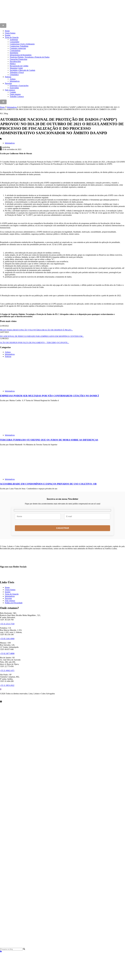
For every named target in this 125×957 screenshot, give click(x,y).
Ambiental (14, 40)
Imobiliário (14, 53)
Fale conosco (10, 90)
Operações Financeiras (18, 59)
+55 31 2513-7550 (7, 624)
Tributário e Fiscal (17, 72)
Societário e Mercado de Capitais (22, 70)
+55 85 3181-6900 (7, 639)
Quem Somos (10, 33)
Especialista (14, 88)
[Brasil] (38, 745)
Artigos (13, 79)
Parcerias (8, 83)
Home (7, 31)
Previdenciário (15, 61)
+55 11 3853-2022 (7, 685)
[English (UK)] (4, 956)
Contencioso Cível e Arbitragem (22, 44)
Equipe (7, 35)
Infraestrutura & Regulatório (20, 55)
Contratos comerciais (18, 48)
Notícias (8, 77)
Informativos (15, 81)
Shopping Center (16, 68)
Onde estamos (15, 94)
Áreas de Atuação (12, 37)
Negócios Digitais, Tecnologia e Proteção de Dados (29, 57)
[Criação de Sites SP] (5, 698)
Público (13, 64)
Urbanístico (14, 75)
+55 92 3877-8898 (7, 653)
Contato (13, 92)
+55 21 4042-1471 (7, 670)
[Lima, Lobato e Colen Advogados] (47, 22)
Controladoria (15, 50)
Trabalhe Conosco (17, 96)
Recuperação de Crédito (19, 66)
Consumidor (14, 42)
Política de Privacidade (13, 603)
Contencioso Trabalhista (19, 46)
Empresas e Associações (19, 86)
